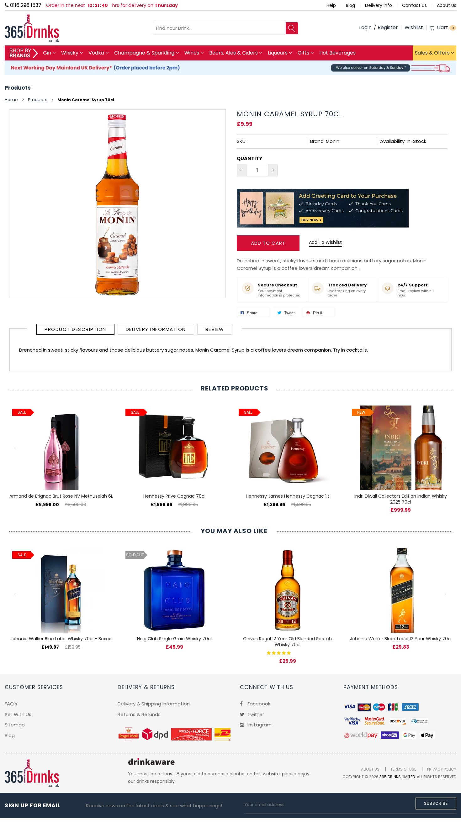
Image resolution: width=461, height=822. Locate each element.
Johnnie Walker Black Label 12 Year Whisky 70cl (401, 639)
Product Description (75, 329)
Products (18, 88)
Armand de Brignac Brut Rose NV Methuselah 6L (61, 496)
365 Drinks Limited (397, 776)
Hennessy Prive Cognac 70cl (174, 496)
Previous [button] (15, 448)
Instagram (259, 724)
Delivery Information (156, 329)
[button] (279, 652)
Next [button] (445, 448)
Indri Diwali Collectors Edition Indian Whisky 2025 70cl (400, 499)
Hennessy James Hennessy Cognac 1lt (287, 496)
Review (214, 329)
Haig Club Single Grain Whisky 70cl (174, 639)
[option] (61, 449)
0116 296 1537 (25, 5)
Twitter (255, 714)
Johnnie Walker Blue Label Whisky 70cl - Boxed (61, 639)
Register (388, 27)
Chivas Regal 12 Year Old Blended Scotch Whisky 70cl (287, 642)
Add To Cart (268, 243)
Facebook (258, 703)
